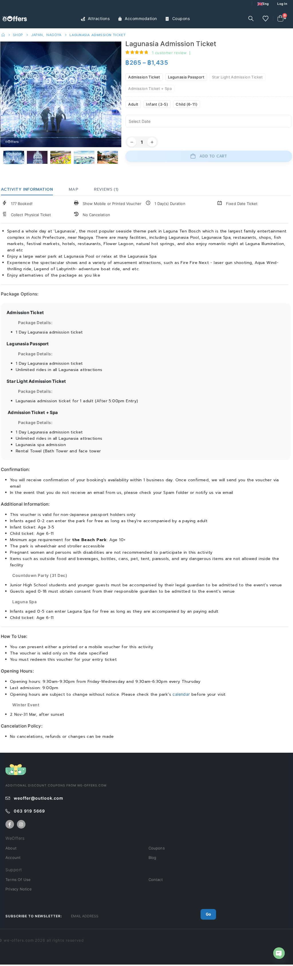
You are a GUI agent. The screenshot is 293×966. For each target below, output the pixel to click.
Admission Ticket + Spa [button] (150, 88)
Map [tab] (73, 189)
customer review (169, 52)
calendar (181, 694)
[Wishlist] (265, 18)
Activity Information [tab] (27, 189)
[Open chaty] (279, 953)
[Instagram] (21, 824)
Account (13, 857)
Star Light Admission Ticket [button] (237, 77)
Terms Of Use (18, 879)
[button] (251, 18)
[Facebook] (9, 824)
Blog (153, 857)
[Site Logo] (15, 18)
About (11, 848)
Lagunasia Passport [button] (186, 77)
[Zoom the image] (15, 767)
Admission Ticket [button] (144, 77)
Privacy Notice (18, 889)
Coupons (181, 18)
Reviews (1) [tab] (106, 189)
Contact (156, 879)
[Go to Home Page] (3, 35)
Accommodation (141, 18)
